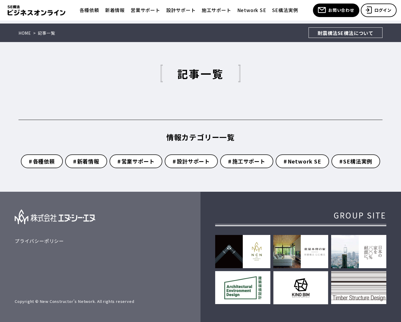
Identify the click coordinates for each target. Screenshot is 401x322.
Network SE (251, 10)
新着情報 (115, 10)
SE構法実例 (285, 10)
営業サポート (145, 10)
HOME (24, 33)
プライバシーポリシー (39, 240)
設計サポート (181, 10)
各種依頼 (89, 10)
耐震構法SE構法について (345, 32)
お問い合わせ (341, 10)
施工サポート (216, 10)
